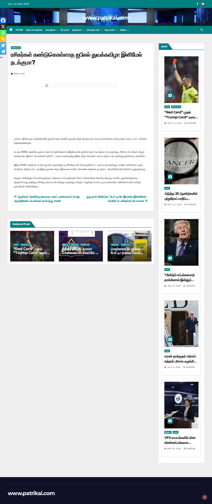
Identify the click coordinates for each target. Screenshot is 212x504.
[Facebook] (3, 20)
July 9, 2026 (174, 286)
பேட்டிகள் (65, 29)
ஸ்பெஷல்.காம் (93, 29)
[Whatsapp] (3, 33)
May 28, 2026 (174, 449)
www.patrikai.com (106, 17)
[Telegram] (3, 51)
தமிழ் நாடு (74, 244)
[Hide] (1, 57)
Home (19, 29)
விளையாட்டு (16, 48)
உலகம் (16, 244)
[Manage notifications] (204, 497)
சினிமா (123, 29)
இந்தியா (65, 244)
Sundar (191, 123)
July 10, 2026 (174, 123)
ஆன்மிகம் (77, 29)
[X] (3, 26)
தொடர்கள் (110, 29)
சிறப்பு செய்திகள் (34, 29)
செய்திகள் (50, 29)
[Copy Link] (3, 39)
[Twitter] (3, 45)
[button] (202, 29)
